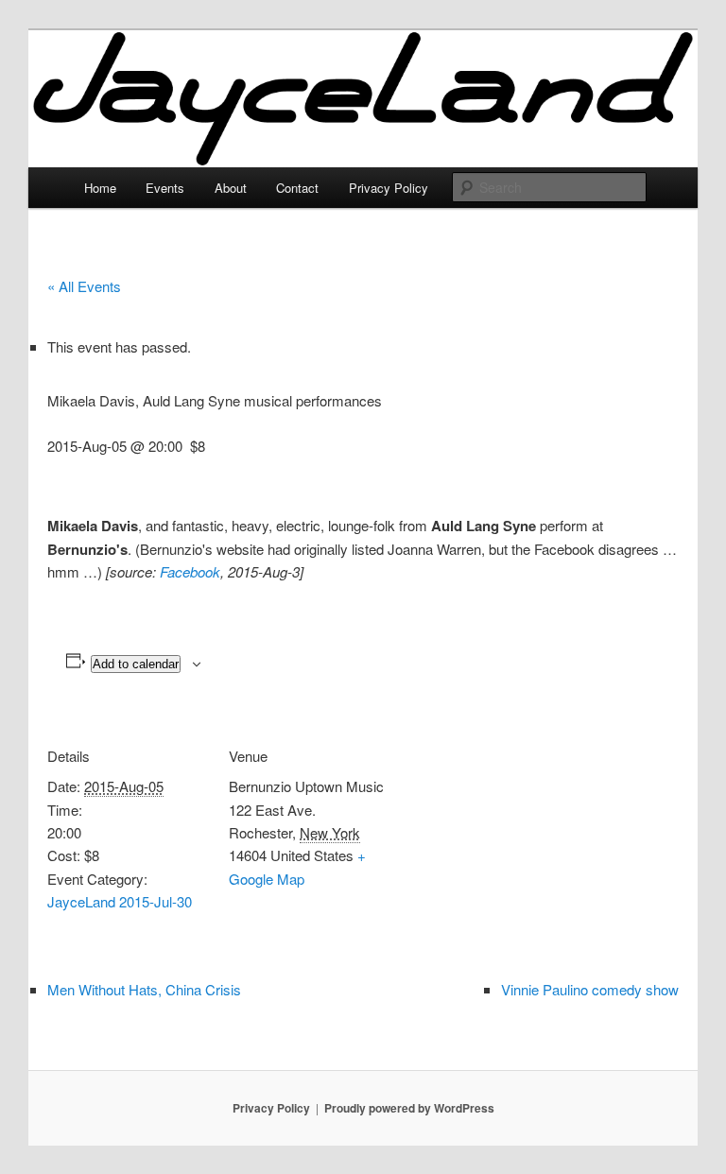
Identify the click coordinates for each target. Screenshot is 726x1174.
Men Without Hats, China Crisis (144, 989)
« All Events (84, 286)
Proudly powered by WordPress (409, 1107)
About (231, 188)
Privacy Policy (388, 188)
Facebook (190, 571)
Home (100, 188)
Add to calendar (136, 664)
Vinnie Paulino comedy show (590, 989)
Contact (297, 188)
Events (165, 188)
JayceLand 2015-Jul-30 (119, 901)
